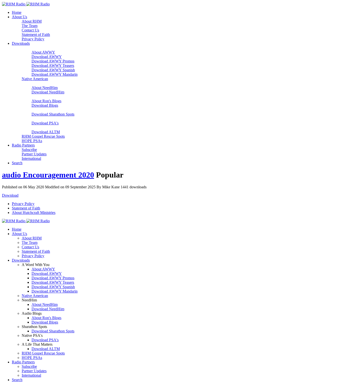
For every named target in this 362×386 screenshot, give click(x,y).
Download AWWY (47, 57)
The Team (29, 26)
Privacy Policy (33, 39)
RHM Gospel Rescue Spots (43, 136)
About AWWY (43, 52)
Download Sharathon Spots (53, 114)
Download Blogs (45, 105)
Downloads (21, 43)
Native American (35, 79)
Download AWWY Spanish (53, 70)
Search (17, 163)
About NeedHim (45, 88)
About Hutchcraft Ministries (33, 212)
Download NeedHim (48, 92)
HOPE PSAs (32, 141)
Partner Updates (34, 154)
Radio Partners (23, 145)
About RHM (32, 21)
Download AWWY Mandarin (55, 74)
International (31, 158)
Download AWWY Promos (53, 61)
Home (16, 12)
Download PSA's (45, 123)
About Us (19, 17)
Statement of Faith (36, 34)
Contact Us (30, 30)
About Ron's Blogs (46, 101)
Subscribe (29, 150)
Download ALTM (46, 132)
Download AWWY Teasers (53, 65)
